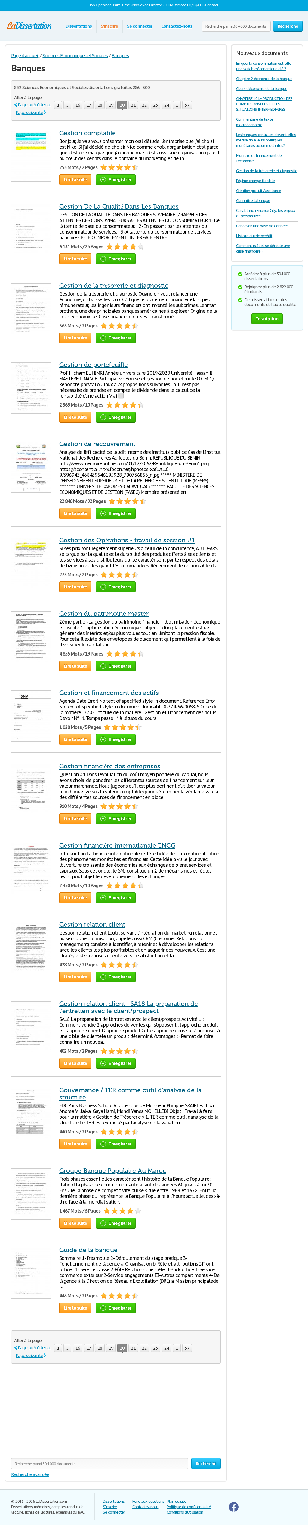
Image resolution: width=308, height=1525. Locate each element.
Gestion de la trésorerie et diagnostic (113, 285)
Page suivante (29, 112)
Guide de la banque (88, 1250)
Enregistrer (120, 179)
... (67, 105)
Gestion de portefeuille (93, 364)
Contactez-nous (176, 26)
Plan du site (176, 1501)
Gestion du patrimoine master (104, 613)
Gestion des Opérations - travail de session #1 (127, 540)
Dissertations (79, 26)
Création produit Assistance (258, 190)
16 (77, 105)
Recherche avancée (30, 1474)
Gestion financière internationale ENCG (117, 845)
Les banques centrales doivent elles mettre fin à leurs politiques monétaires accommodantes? (266, 140)
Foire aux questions (148, 1501)
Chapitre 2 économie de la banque (264, 78)
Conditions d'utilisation (185, 1512)
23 (155, 105)
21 (133, 105)
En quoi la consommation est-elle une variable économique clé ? (263, 66)
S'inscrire (109, 26)
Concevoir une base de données (262, 225)
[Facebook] (234, 1510)
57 (187, 105)
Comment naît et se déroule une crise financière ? (263, 248)
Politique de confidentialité (189, 1506)
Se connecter (139, 26)
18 (99, 105)
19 (111, 105)
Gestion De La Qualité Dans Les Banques (119, 206)
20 (122, 105)
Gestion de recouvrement (97, 444)
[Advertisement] (61, 1414)
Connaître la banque (253, 200)
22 (144, 105)
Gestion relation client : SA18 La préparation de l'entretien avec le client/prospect (128, 1007)
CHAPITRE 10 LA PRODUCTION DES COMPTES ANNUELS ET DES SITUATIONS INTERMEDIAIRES (264, 104)
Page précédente (34, 104)
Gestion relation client (92, 924)
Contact (211, 5)
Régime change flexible (255, 180)
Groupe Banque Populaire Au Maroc (112, 1170)
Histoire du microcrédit (254, 235)
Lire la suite (75, 179)
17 (88, 105)
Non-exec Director (147, 5)
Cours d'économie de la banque (261, 88)
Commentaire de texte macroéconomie (254, 122)
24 (166, 105)
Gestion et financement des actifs (109, 692)
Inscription (267, 318)
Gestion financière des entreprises (109, 766)
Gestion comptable (87, 133)
